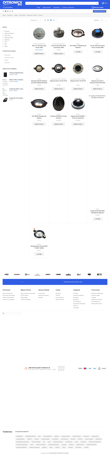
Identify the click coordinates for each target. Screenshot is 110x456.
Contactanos (56, 7)
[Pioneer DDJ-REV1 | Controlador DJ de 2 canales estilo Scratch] (5, 92)
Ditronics (73, 439)
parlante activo (80, 444)
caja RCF (29, 439)
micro (76, 441)
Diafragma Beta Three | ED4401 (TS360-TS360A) (39, 247)
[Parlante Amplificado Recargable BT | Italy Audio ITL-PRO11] (5, 74)
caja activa (86, 436)
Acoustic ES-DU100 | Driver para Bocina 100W (58, 46)
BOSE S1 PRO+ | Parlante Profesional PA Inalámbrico (17, 79)
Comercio (9, 15)
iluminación (98, 439)
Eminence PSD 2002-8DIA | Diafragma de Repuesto (97, 211)
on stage (64, 444)
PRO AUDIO (22, 15)
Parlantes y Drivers (32, 15)
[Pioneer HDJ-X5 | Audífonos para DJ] (5, 100)
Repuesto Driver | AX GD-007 (78, 81)
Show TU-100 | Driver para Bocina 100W (39, 46)
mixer (31, 444)
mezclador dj (69, 441)
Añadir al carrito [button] (39, 53)
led (44, 441)
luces (49, 441)
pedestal (44, 447)
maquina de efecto (58, 441)
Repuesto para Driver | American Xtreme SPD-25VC (97, 81)
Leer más (78, 52)
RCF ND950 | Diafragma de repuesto (39, 117)
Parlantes (63, 79)
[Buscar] (97, 3)
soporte (57, 447)
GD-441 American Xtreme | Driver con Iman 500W (97, 46)
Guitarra (80, 439)
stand (63, 447)
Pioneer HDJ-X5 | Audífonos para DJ (17, 98)
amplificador (19, 436)
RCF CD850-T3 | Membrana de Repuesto (78, 46)
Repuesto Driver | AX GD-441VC (58, 81)
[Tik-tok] (12, 11)
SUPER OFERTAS (99, 11)
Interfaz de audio (36, 441)
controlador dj (64, 439)
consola (36, 439)
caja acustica (95, 436)
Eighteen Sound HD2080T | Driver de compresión (78, 117)
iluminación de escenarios (23, 441)
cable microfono (77, 436)
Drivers (43, 44)
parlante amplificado (21, 447)
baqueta (57, 436)
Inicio (4, 15)
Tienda (38, 7)
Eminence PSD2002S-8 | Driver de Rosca (58, 117)
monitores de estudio (54, 444)
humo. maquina (89, 439)
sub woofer (78, 447)
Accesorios (54, 79)
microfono (83, 441)
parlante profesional (34, 447)
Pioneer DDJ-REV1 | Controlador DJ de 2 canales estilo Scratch (17, 89)
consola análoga (45, 439)
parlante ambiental (91, 444)
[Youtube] (5, 11)
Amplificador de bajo (30, 436)
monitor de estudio (40, 444)
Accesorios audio (37, 44)
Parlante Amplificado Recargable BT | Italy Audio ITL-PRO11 (17, 73)
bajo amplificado (47, 436)
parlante (71, 444)
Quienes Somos (47, 7)
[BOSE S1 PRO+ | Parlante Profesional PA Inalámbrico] (5, 82)
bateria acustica (66, 436)
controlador (55, 439)
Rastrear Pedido (98, 7)
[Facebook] (3, 11)
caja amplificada (20, 439)
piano (51, 447)
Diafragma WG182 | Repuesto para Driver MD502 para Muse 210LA (39, 82)
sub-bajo (70, 447)
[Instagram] (7, 11)
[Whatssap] (10, 11)
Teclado (86, 447)
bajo (39, 436)
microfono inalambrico (22, 444)
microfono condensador (94, 441)
